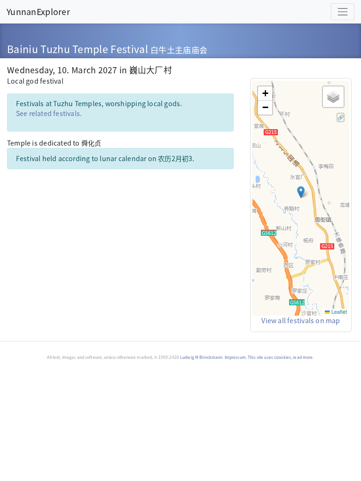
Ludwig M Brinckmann (201, 357)
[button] (301, 192)
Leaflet (338, 311)
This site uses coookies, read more (280, 357)
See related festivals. (49, 113)
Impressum (235, 357)
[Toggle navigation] (342, 11)
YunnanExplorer (38, 11)
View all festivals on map (300, 320)
